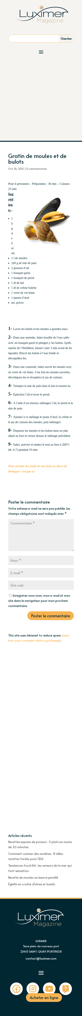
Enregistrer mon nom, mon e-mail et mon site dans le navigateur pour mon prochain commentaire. (39, 600)
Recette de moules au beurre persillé (33, 877)
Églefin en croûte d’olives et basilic (31, 884)
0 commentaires (36, 169)
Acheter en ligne (44, 997)
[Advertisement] (41, 98)
